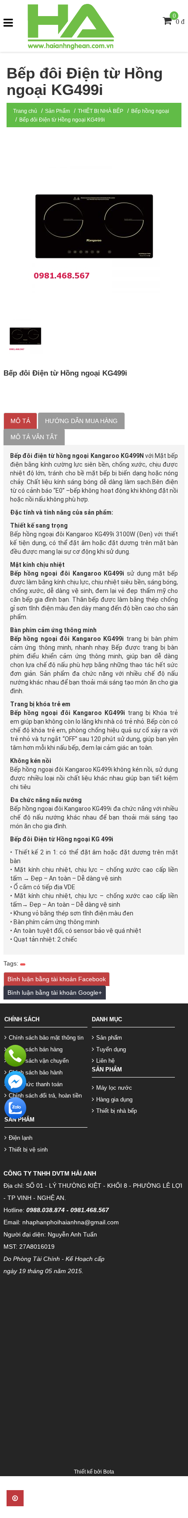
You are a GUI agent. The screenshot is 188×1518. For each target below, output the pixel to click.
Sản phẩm (109, 1037)
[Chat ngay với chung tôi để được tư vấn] (15, 1081)
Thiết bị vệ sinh (28, 1149)
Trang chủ (25, 111)
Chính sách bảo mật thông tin (46, 1037)
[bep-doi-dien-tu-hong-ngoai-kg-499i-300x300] (25, 335)
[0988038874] (15, 1055)
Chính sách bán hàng (36, 1049)
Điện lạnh (20, 1138)
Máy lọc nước (114, 1087)
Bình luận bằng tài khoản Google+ (54, 992)
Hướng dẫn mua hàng (81, 420)
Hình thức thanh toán (36, 1084)
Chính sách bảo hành (36, 1072)
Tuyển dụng (111, 1049)
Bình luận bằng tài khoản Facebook (56, 979)
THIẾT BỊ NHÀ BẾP (100, 111)
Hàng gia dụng (114, 1099)
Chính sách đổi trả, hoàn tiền (45, 1095)
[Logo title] (69, 25)
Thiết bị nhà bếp (116, 1111)
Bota (108, 1472)
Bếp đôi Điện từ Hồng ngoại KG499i (62, 120)
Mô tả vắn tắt (34, 437)
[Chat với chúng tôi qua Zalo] (15, 1107)
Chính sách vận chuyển (39, 1060)
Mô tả (20, 420)
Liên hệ (105, 1060)
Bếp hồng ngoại (150, 111)
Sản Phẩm (57, 111)
